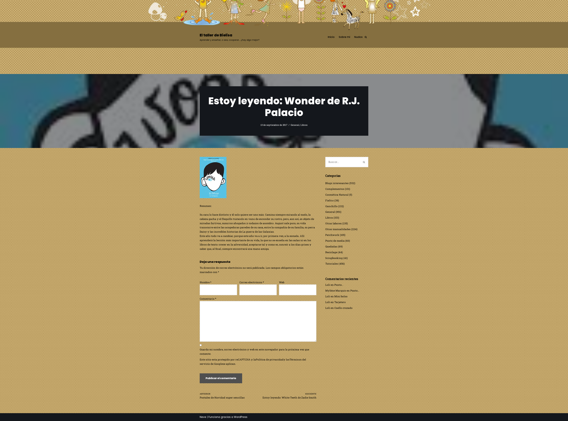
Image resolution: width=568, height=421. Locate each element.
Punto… (338, 284)
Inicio (331, 37)
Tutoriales (331, 263)
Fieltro (329, 200)
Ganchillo (331, 206)
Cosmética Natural (336, 194)
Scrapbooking (334, 258)
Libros (304, 124)
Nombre (205, 282)
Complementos (334, 189)
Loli (327, 284)
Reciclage (331, 252)
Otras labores (333, 223)
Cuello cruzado (343, 308)
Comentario (208, 298)
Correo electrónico (251, 282)
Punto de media (335, 240)
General (295, 124)
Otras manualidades (338, 229)
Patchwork (332, 235)
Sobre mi (344, 37)
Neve (203, 417)
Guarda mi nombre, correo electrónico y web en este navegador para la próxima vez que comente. (254, 351)
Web (281, 282)
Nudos (358, 37)
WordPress (240, 417)
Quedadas (331, 246)
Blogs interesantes (337, 183)
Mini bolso (340, 296)
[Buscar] (366, 37)
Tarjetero (340, 302)
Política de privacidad (269, 359)
